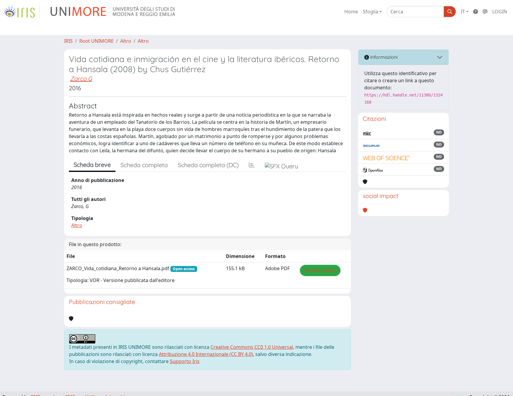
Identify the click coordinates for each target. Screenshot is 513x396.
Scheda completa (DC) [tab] (208, 165)
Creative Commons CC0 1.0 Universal (251, 347)
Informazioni (383, 57)
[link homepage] (22, 11)
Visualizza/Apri (320, 270)
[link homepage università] (113, 11)
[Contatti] (485, 12)
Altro (125, 41)
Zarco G (81, 78)
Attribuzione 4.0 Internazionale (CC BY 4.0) (206, 354)
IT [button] (463, 11)
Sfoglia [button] (370, 11)
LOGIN (499, 11)
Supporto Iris (185, 361)
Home (351, 11)
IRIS (68, 41)
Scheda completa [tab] (144, 165)
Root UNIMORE (96, 41)
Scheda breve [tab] (92, 164)
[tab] (252, 165)
